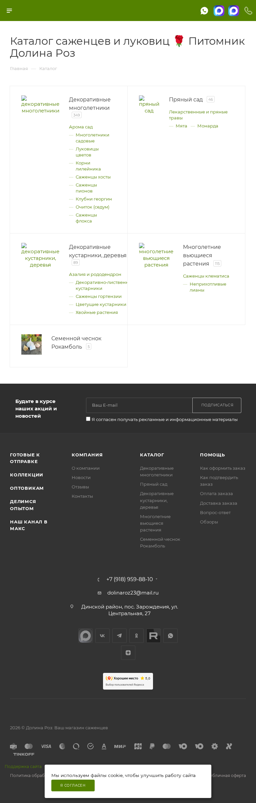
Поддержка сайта (23, 766)
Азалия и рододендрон (95, 274)
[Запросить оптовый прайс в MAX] (234, 11)
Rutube (153, 636)
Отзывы (80, 486)
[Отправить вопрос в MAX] (219, 11)
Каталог (152, 454)
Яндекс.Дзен (128, 653)
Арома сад (81, 126)
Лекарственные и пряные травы (198, 114)
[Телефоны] (248, 11)
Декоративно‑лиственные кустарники (105, 285)
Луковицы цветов (87, 151)
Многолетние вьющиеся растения (155, 523)
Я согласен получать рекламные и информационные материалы (165, 419)
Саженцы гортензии (99, 296)
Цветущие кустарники (101, 304)
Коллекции (26, 474)
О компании (86, 468)
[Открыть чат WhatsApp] (204, 11)
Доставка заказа (218, 503)
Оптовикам (27, 488)
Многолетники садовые (92, 137)
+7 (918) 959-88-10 (129, 579)
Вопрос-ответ (215, 512)
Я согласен (73, 785)
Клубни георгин (94, 199)
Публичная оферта (226, 775)
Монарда (207, 125)
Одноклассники (136, 636)
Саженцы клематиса (206, 276)
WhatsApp (170, 636)
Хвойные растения (97, 312)
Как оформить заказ (222, 468)
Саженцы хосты (93, 176)
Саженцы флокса (86, 218)
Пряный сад (153, 484)
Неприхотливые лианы (208, 287)
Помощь (212, 454)
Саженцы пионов (86, 187)
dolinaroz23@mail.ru (133, 592)
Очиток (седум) (92, 207)
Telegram (119, 636)
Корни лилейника (88, 165)
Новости (81, 477)
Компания (87, 454)
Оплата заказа (216, 493)
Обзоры (209, 521)
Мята (181, 125)
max (85, 636)
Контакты (82, 496)
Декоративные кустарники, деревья (157, 500)
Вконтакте (102, 636)
